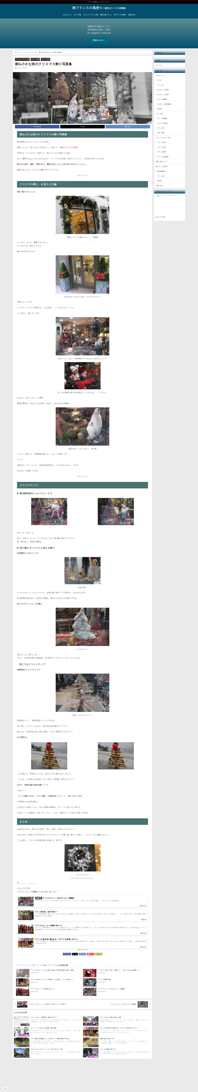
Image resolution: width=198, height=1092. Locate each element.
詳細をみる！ (99, 40)
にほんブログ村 (23, 888)
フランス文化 (46, 59)
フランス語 (160, 176)
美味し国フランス (106, 14)
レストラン (160, 85)
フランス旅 (77, 14)
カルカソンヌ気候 (163, 94)
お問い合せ (131, 14)
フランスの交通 (162, 123)
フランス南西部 (162, 99)
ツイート (158, 65)
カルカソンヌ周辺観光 (164, 104)
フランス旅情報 (162, 118)
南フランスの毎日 (120, 14)
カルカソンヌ (67, 14)
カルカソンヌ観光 (163, 89)
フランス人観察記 (163, 156)
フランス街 (160, 128)
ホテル (159, 80)
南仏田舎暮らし (162, 171)
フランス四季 (35, 59)
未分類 (159, 109)
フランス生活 (161, 147)
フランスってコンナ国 (90, 14)
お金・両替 (160, 132)
